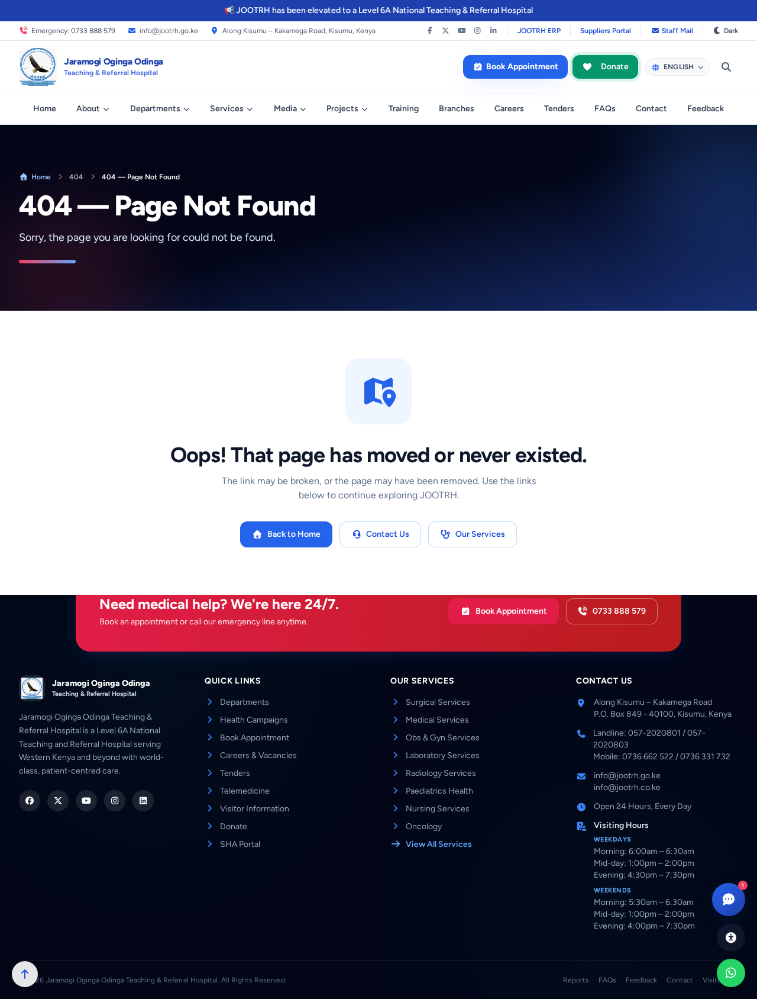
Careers (509, 109)
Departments (155, 109)
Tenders (559, 109)
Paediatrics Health (439, 791)
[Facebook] (429, 31)
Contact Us (387, 534)
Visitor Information (254, 809)
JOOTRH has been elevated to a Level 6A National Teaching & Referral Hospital (384, 10)
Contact (651, 109)
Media (285, 109)
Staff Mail (677, 31)
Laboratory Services (443, 755)
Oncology (424, 826)
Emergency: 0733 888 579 (73, 31)
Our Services (480, 534)
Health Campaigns (254, 720)
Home (44, 109)
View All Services (439, 844)
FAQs (605, 109)
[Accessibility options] (731, 937)
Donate (615, 67)
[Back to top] (25, 974)
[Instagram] (477, 31)
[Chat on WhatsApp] (731, 973)
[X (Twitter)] (445, 31)
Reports (576, 980)
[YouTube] (461, 31)
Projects (342, 109)
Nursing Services (438, 809)
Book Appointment (522, 67)
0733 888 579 (619, 611)
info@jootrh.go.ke (169, 31)
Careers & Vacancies (258, 755)
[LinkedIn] (493, 31)
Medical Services (437, 720)
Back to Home (294, 534)
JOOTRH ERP (539, 31)
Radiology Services (441, 773)
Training (404, 109)
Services (227, 109)
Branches (456, 109)
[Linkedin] (143, 800)
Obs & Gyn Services (443, 738)
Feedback (705, 109)
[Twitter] (58, 800)
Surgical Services (438, 702)
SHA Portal (240, 844)
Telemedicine (245, 791)
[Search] (726, 67)
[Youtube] (86, 800)
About (88, 109)
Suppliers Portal (605, 31)
